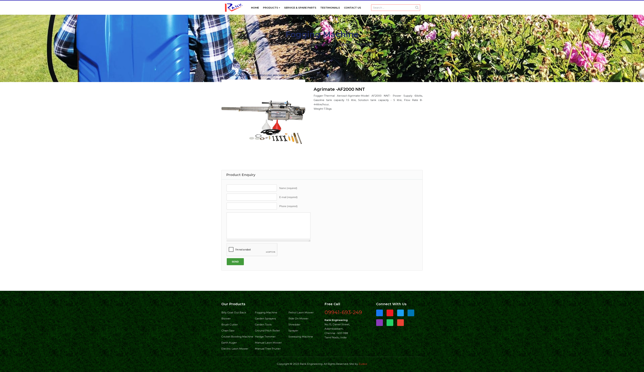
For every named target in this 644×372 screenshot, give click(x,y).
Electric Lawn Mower (234, 348)
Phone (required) (288, 206)
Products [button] (270, 7)
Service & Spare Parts (300, 7)
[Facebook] (379, 313)
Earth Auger (229, 342)
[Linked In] (411, 313)
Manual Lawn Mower (268, 342)
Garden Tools (263, 324)
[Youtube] (390, 313)
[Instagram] (379, 322)
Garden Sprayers (265, 318)
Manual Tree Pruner (268, 348)
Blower (226, 318)
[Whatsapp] (390, 322)
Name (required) (288, 188)
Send (235, 261)
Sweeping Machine (300, 336)
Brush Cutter (229, 324)
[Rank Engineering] (234, 7)
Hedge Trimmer (265, 336)
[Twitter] (400, 313)
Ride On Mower (298, 318)
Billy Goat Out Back (233, 312)
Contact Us (352, 7)
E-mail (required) (288, 197)
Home (255, 7)
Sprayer (293, 330)
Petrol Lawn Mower (301, 312)
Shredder (294, 324)
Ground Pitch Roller (267, 330)
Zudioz (363, 363)
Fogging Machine (266, 312)
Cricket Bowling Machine (236, 336)
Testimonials (330, 7)
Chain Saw (227, 330)
